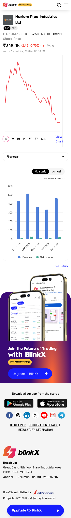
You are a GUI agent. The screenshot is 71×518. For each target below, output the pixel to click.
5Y (36, 139)
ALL (43, 139)
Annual (56, 171)
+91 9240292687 (47, 477)
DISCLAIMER (18, 425)
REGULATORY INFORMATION (35, 429)
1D (5, 139)
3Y (30, 139)
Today (50, 45)
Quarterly (40, 171)
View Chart (59, 139)
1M (18, 139)
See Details (61, 266)
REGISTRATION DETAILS (43, 425)
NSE (7, 28)
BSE (14, 28)
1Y (24, 139)
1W (12, 139)
